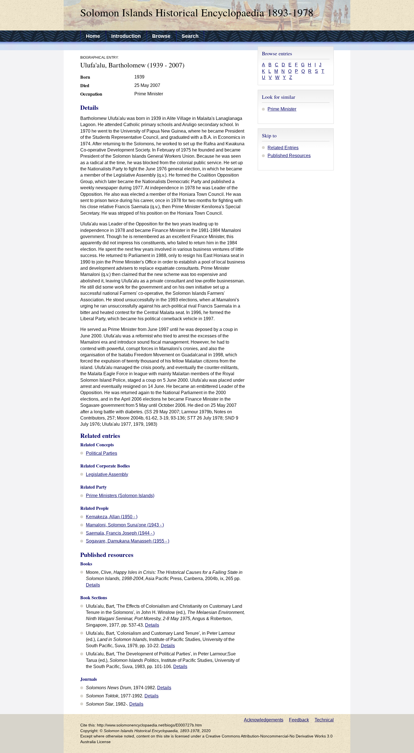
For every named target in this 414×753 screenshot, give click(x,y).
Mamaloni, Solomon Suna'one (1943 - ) (125, 525)
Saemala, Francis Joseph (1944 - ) (120, 533)
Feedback (299, 719)
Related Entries (283, 147)
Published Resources (289, 155)
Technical (324, 719)
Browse (161, 36)
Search (190, 36)
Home (93, 36)
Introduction (126, 36)
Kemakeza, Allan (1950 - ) (111, 516)
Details (93, 585)
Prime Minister (282, 109)
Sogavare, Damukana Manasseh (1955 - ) (127, 541)
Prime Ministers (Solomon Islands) (120, 495)
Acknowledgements (263, 719)
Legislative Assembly (107, 474)
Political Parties (101, 453)
